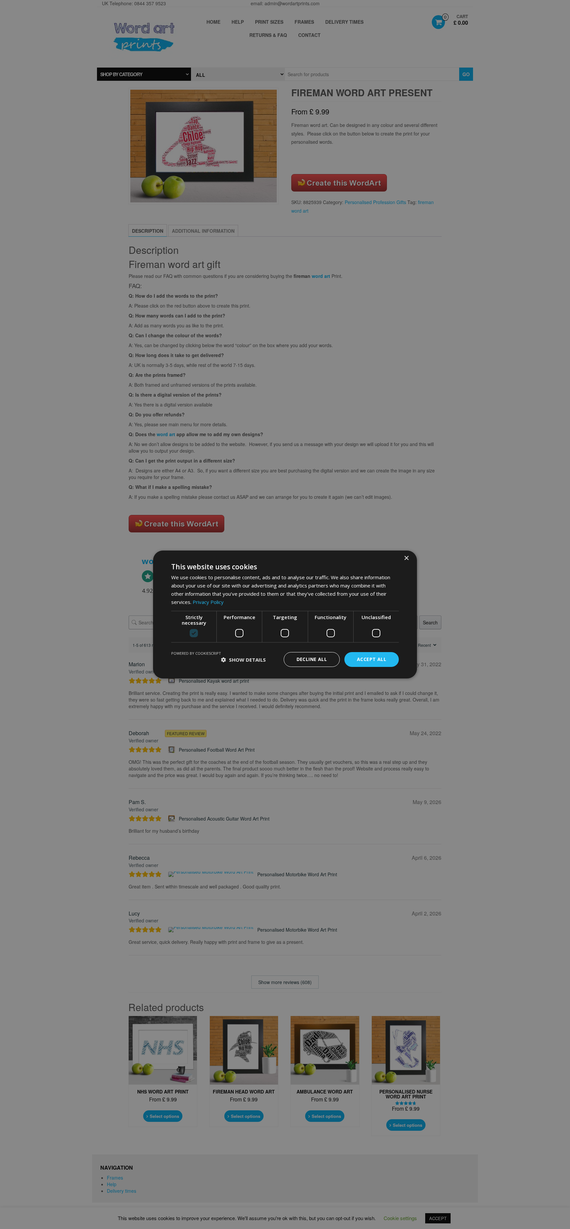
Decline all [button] (312, 659)
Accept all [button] (371, 659)
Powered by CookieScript (196, 653)
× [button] (406, 558)
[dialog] (285, 614)
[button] (243, 660)
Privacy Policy (208, 602)
